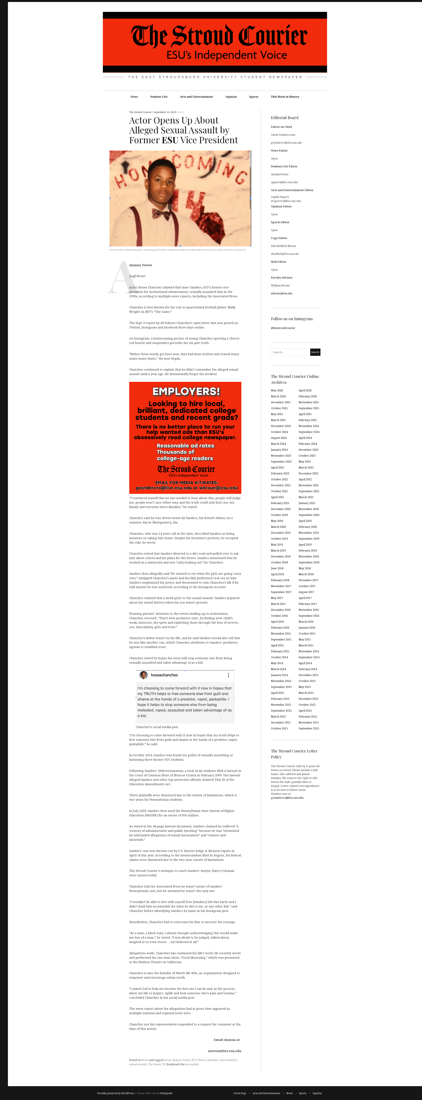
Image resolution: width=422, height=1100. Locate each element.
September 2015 (281, 639)
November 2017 (281, 586)
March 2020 (278, 527)
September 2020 (309, 515)
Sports (253, 97)
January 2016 (307, 627)
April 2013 (277, 693)
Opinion (231, 97)
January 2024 (279, 449)
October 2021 (279, 491)
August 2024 (278, 438)
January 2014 (279, 675)
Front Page (240, 1093)
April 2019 (305, 544)
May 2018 (305, 568)
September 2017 (281, 592)
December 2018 (281, 556)
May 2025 (277, 414)
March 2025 (278, 420)
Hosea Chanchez (208, 1060)
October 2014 (279, 657)
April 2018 (277, 574)
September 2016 (309, 616)
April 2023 (277, 467)
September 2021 (309, 491)
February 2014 (308, 669)
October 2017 (307, 586)
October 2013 (307, 681)
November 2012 (281, 704)
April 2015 (277, 645)
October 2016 (279, 616)
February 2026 (308, 396)
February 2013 (280, 699)
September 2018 (309, 562)
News (134, 97)
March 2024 (278, 444)
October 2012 (307, 704)
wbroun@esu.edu (281, 293)
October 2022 (279, 479)
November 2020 (309, 509)
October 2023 (307, 455)
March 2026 (278, 396)
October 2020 (279, 515)
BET (194, 1060)
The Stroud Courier (140, 112)
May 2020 (277, 521)
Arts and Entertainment (196, 97)
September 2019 (309, 538)
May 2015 (305, 639)
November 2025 (309, 402)
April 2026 (305, 390)
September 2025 (309, 408)
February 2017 (308, 604)
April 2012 (305, 710)
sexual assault (138, 1064)
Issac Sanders (228, 1060)
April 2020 (305, 521)
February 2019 (308, 550)
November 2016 (309, 610)
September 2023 (281, 461)
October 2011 (279, 728)
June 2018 (277, 568)
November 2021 (309, 485)
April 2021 (277, 497)
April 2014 (305, 663)
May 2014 (277, 663)
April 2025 (305, 414)
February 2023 (280, 473)
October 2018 (279, 562)
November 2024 (309, 426)
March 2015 (306, 645)
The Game (154, 1064)
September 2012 (281, 710)
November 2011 (309, 722)
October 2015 (307, 633)
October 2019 (279, 538)
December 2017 (308, 580)
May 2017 (277, 598)
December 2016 (281, 610)
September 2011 (309, 728)
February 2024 (308, 444)
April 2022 (305, 479)
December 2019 (281, 533)
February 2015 (280, 651)
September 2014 (309, 657)
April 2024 (305, 438)
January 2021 (307, 503)
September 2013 (281, 687)
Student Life (158, 97)
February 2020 (308, 527)
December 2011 (281, 722)
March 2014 (278, 669)
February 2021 (280, 503)
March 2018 (306, 574)
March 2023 (306, 467)
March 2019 (278, 550)
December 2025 (281, 402)
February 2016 (280, 627)
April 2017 (305, 598)
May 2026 (277, 390)
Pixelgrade (166, 1093)
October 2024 (279, 432)
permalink (192, 1064)
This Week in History (285, 97)
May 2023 (305, 461)
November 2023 (281, 455)
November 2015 (281, 633)
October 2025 (279, 408)
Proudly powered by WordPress (115, 1093)
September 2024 (309, 432)
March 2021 (306, 497)
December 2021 (281, 485)
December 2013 (308, 675)
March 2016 (306, 621)
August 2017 (306, 592)
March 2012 (278, 716)
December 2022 (308, 473)
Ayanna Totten (181, 1060)
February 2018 (280, 580)
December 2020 (281, 509)
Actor (167, 1060)
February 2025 (308, 420)
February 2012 (308, 716)
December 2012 (308, 699)
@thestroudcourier (283, 328)
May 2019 (277, 544)
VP (163, 1064)
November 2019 (309, 533)
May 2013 (305, 687)
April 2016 (277, 621)
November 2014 (309, 651)
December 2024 (281, 426)
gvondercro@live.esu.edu (287, 797)
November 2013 (281, 681)
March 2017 (278, 604)
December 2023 (308, 449)
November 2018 (309, 556)
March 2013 (306, 693)
